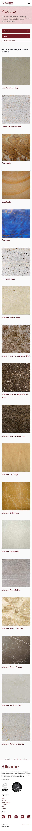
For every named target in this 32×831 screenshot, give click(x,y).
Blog (3, 806)
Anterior (7, 759)
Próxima (25, 759)
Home (3, 798)
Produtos (4, 800)
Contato (4, 808)
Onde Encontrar (6, 802)
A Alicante (4, 804)
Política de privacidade (26, 824)
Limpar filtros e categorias (10, 40)
